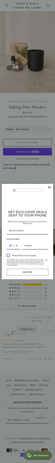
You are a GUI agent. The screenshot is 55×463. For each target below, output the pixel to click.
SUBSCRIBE (27, 272)
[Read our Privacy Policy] (46, 260)
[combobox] (13, 245)
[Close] (49, 187)
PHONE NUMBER (13, 239)
